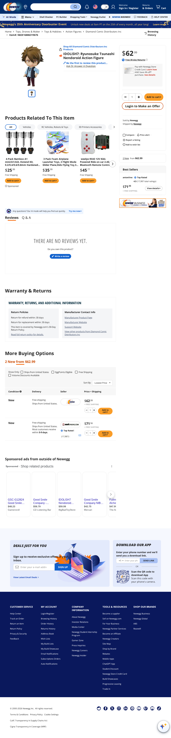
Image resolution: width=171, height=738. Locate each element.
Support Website (73, 326)
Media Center (78, 627)
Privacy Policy (36, 714)
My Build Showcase (50, 648)
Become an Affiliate (112, 633)
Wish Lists (45, 638)
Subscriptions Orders (50, 658)
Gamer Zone (77, 640)
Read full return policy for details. (27, 334)
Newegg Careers (80, 650)
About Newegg (79, 617)
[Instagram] (119, 708)
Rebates (106, 653)
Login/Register (47, 613)
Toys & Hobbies (52, 31)
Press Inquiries (79, 645)
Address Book (47, 633)
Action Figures (73, 31)
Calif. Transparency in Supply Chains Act (28, 720)
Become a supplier (111, 613)
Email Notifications (49, 653)
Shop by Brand (109, 648)
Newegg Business (141, 613)
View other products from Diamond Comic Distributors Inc (86, 333)
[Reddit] (60, 56)
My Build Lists (47, 643)
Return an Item (17, 623)
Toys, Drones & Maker (28, 31)
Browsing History (49, 618)
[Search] (75, 7)
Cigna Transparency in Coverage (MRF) (28, 726)
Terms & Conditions (19, 714)
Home (8, 31)
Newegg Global (140, 618)
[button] (25, 7)
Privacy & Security (18, 633)
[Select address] (25, 7)
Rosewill (137, 628)
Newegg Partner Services (114, 628)
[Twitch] (145, 708)
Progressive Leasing (112, 683)
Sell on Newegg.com (112, 618)
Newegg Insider (79, 655)
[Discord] (152, 708)
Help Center (15, 613)
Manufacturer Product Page (78, 317)
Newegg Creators (111, 638)
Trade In (106, 688)
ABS (135, 623)
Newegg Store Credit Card (115, 673)
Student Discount (110, 668)
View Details (153, 188)
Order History (47, 623)
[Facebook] (106, 708)
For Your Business (111, 623)
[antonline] (70, 424)
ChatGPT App (109, 663)
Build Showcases (110, 678)
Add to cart (153, 97)
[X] (112, 708)
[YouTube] (139, 708)
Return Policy (16, 628)
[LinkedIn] (125, 708)
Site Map (107, 643)
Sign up (63, 567)
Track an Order (17, 618)
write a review (62, 256)
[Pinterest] (132, 708)
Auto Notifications (49, 663)
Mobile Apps (108, 658)
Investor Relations (80, 622)
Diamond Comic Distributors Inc (103, 31)
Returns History (48, 628)
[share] (60, 49)
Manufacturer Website (76, 322)
